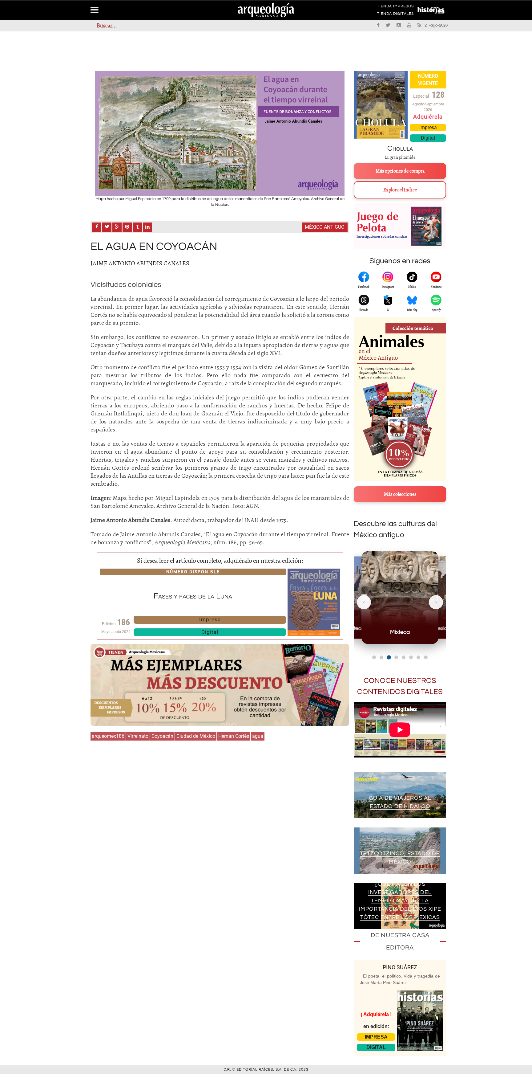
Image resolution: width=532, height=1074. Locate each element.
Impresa (210, 619)
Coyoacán (162, 736)
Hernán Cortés (233, 736)
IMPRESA (376, 1036)
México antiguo (325, 227)
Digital (209, 632)
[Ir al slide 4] (396, 657)
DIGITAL (376, 1047)
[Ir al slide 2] (381, 657)
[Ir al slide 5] (403, 657)
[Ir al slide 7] (418, 657)
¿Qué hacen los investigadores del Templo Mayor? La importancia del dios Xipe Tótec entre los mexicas (400, 900)
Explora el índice (400, 189)
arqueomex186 (108, 736)
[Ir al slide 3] (389, 657)
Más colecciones (400, 494)
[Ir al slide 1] (374, 657)
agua (257, 736)
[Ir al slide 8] (426, 657)
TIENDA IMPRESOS (395, 7)
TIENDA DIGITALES (395, 15)
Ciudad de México (195, 736)
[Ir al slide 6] (411, 657)
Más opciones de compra (400, 171)
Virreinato (137, 736)
